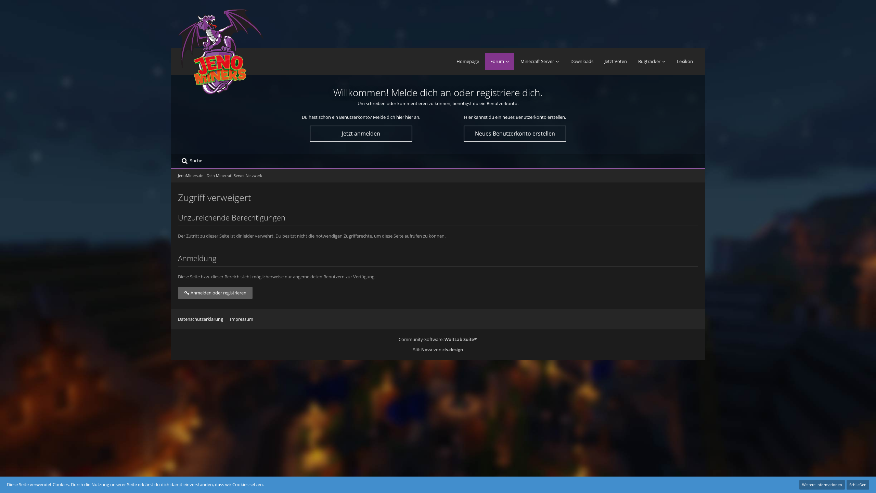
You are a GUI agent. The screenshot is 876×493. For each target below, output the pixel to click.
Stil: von (438, 349)
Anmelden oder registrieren (218, 293)
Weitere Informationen (822, 484)
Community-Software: (438, 339)
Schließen (857, 484)
